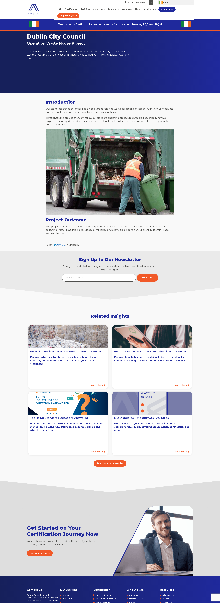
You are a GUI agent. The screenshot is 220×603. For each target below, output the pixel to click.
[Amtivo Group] (36, 9)
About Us (133, 595)
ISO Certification (104, 595)
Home (60, 9)
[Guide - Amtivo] (152, 403)
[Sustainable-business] (152, 336)
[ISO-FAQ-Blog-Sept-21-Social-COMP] (68, 403)
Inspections (98, 9)
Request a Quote (68, 16)
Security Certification (106, 599)
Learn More (96, 385)
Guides (165, 599)
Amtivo (60, 244)
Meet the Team (136, 599)
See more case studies (110, 463)
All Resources (168, 595)
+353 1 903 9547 (136, 2)
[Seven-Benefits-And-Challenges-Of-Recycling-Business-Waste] (68, 336)
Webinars (127, 9)
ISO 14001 (67, 599)
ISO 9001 (67, 595)
